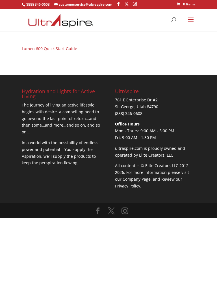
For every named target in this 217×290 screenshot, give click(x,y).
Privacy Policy (127, 186)
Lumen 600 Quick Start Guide (49, 48)
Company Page (137, 179)
